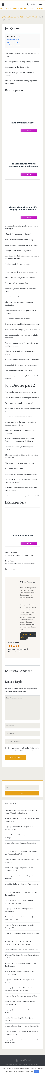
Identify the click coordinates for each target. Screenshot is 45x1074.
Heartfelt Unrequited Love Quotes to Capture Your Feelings (22, 836)
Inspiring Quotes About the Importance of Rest (21, 996)
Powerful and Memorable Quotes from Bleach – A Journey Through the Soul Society (22, 811)
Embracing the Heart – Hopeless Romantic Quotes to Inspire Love (22, 934)
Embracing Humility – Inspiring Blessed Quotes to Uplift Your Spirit (22, 820)
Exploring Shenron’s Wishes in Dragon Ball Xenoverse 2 (19, 877)
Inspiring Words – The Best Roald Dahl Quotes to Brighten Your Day (21, 1033)
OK (36, 1071)
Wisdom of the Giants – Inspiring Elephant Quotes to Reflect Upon (22, 956)
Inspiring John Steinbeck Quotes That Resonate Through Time (21, 893)
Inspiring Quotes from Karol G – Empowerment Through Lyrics (21, 1041)
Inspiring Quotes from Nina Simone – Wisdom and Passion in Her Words (21, 852)
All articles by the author (28, 635)
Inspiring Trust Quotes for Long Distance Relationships (19, 910)
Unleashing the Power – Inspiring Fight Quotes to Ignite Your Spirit (21, 885)
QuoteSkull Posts (12, 17)
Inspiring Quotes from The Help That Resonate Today (21, 1011)
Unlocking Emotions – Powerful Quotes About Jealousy (20, 844)
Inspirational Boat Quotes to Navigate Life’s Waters (19, 981)
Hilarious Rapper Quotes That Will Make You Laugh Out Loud (20, 1003)
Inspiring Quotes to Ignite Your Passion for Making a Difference (19, 926)
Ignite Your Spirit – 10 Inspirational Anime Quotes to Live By (22, 861)
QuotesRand (35, 4)
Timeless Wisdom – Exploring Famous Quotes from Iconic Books (20, 918)
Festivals (31, 17)
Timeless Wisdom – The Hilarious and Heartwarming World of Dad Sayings (18, 943)
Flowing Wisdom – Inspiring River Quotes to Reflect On (20, 1019)
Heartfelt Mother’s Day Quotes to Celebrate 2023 (21, 950)
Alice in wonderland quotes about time (20, 564)
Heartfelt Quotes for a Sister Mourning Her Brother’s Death (19, 973)
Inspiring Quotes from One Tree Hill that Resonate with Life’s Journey (19, 902)
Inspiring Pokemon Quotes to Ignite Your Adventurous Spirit (19, 828)
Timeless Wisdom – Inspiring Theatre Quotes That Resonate (20, 964)
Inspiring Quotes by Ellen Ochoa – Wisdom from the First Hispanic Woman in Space (21, 989)
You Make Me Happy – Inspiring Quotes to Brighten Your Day (19, 869)
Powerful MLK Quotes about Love (19, 555)
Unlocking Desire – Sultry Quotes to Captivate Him (22, 1026)
